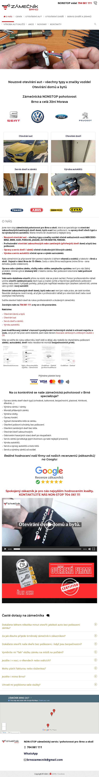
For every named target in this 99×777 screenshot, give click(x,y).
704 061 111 (25, 304)
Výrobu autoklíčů (11, 324)
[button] (46, 52)
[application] (49, 525)
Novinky (42, 24)
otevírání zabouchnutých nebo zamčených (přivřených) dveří (48, 243)
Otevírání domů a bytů (14, 314)
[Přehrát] (5, 549)
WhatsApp (31, 753)
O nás (9, 16)
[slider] (47, 549)
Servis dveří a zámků (79, 16)
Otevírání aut (33, 16)
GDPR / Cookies (58, 774)
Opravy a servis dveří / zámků (18, 249)
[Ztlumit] (89, 549)
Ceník (19, 16)
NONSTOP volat (75, 3)
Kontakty (55, 24)
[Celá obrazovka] (93, 549)
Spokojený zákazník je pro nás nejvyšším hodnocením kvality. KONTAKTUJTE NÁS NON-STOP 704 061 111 (49, 492)
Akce (31, 24)
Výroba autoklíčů (14, 24)
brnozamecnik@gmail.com (45, 759)
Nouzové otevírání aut (15, 237)
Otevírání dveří (54, 16)
